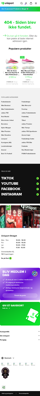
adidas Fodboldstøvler (29, 113)
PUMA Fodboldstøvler (29, 153)
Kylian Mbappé (6, 127)
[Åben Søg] (21, 3)
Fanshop (24, 109)
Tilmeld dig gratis (20, 295)
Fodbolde (25, 146)
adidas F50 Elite (27, 142)
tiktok (7, 178)
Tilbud (24, 120)
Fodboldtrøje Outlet (28, 139)
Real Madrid (5, 116)
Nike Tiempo (26, 127)
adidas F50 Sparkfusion (29, 131)
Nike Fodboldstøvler (7, 109)
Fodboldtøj (25, 116)
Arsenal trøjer (26, 135)
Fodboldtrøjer (26, 102)
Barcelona (4, 124)
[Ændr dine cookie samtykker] (4, 387)
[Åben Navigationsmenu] (35, 3)
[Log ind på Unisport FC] (26, 3)
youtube (9, 184)
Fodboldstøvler (6, 102)
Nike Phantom (5, 131)
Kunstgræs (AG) (6, 142)
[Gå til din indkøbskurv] (31, 3)
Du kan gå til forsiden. (17, 36)
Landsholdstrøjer (6, 146)
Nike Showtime (6, 135)
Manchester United (7, 120)
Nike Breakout (5, 105)
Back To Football (6, 153)
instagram (11, 194)
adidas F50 (5, 113)
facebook (10, 189)
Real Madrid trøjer (27, 150)
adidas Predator (27, 124)
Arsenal (3, 150)
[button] (3, 72)
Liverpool (4, 139)
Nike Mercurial (26, 105)
